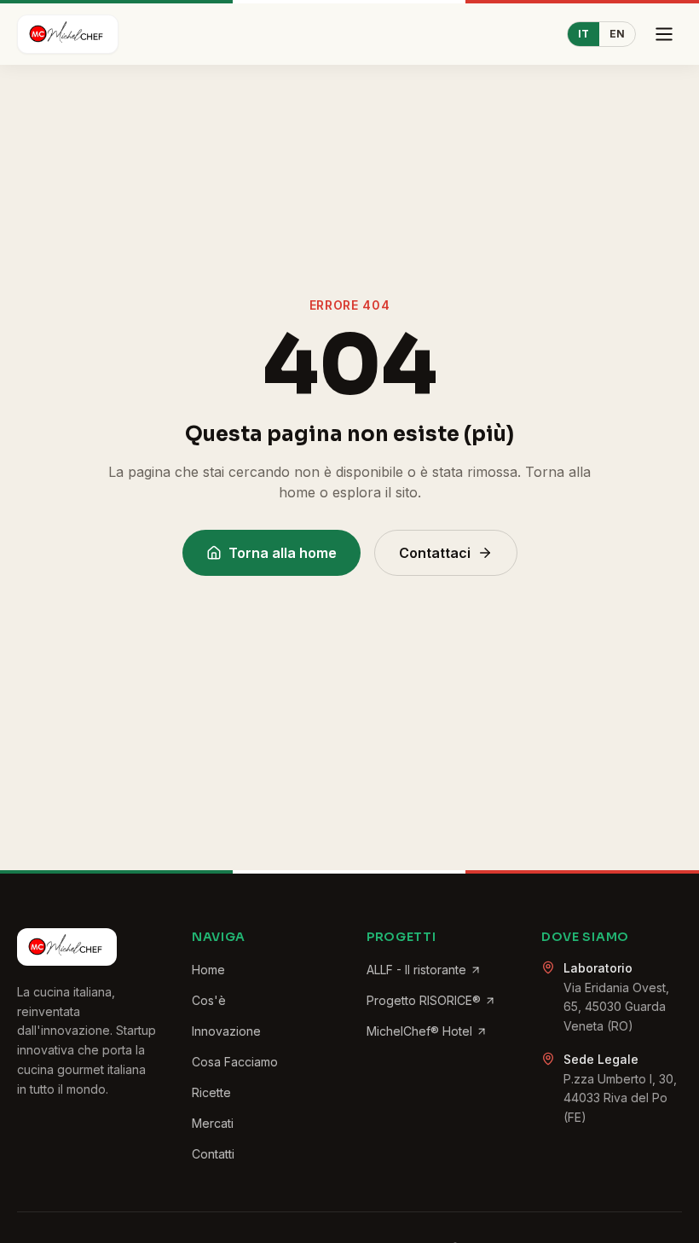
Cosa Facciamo (235, 1061)
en (617, 33)
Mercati (213, 1123)
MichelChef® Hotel (419, 1031)
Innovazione (226, 1031)
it (583, 33)
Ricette (211, 1092)
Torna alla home (282, 552)
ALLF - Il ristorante (416, 969)
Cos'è (209, 1000)
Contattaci (435, 552)
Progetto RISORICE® (424, 1000)
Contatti (213, 1154)
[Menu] (664, 34)
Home (208, 969)
